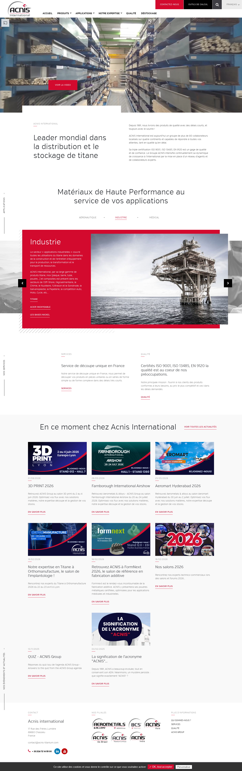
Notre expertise (109, 13)
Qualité (131, 13)
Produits (63, 13)
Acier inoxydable (40, 307)
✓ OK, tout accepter (160, 766)
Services (66, 388)
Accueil (47, 13)
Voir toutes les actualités (200, 427)
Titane (34, 299)
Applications (84, 13)
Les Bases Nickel (40, 314)
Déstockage (149, 13)
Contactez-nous (169, 4)
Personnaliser (183, 767)
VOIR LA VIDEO (63, 85)
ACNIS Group (177, 732)
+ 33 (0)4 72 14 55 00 (42, 751)
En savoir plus (36, 512)
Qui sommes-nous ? (181, 720)
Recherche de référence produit (217, 4)
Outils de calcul (198, 4)
